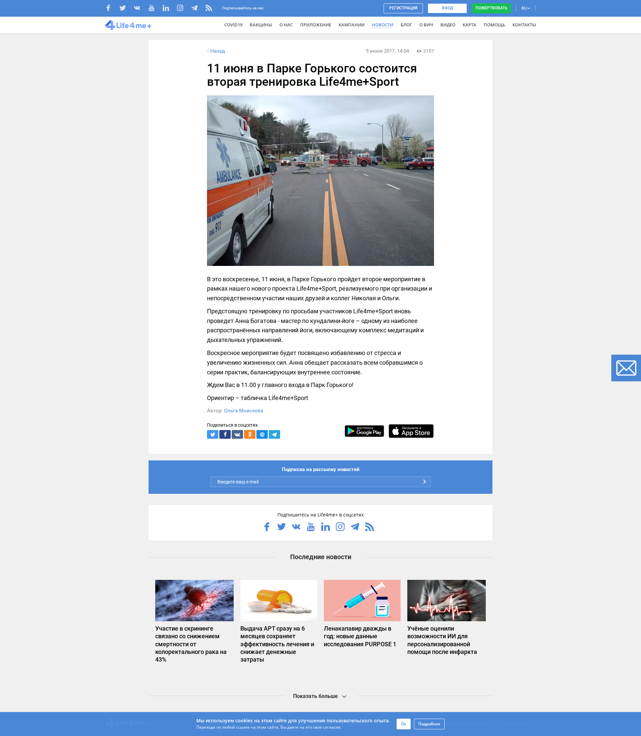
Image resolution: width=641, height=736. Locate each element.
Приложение (315, 25)
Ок (403, 724)
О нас (286, 25)
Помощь (494, 25)
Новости (382, 25)
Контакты (524, 25)
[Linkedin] (169, 9)
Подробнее (429, 724)
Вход (447, 8)
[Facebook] (111, 9)
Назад (217, 51)
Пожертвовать (491, 8)
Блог (406, 25)
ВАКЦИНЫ (261, 25)
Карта (469, 25)
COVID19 (233, 25)
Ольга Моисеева (243, 411)
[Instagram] (183, 9)
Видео (447, 25)
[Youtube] (154, 9)
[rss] (209, 9)
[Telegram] (197, 9)
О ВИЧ (426, 25)
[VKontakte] (140, 9)
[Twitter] (126, 9)
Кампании (352, 25)
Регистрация (403, 8)
